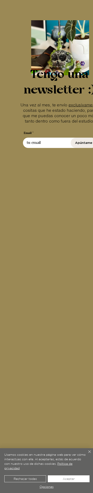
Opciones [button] (47, 486)
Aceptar (69, 479)
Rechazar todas (25, 479)
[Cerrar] (87, 454)
